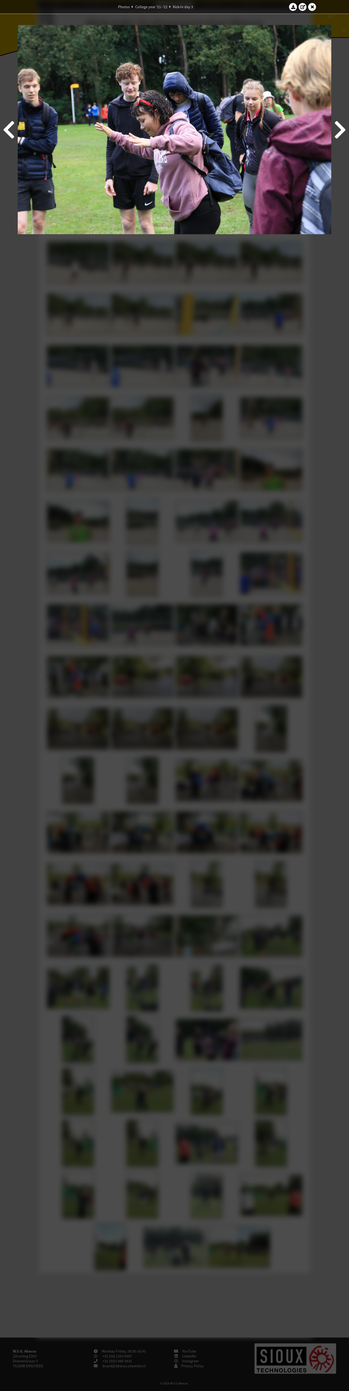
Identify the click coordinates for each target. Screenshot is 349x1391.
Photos (124, 6)
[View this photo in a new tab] (303, 7)
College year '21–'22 (151, 6)
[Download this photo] (293, 7)
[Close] (312, 7)
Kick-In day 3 (183, 6)
